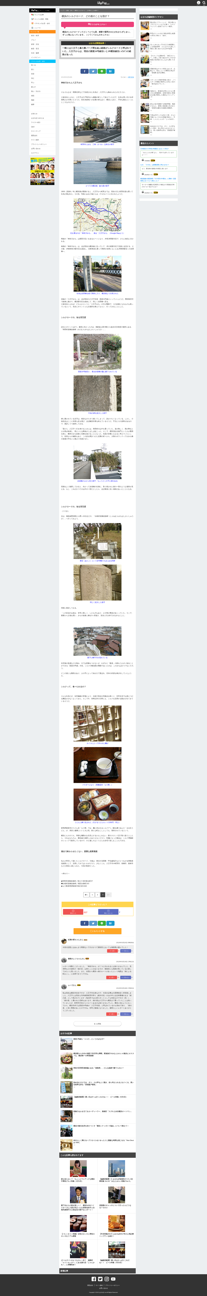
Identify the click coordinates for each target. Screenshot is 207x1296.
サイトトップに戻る (44, 10)
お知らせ (34, 114)
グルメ (33, 40)
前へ (86, 895)
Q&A (32, 127)
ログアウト (35, 153)
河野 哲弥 (131, 77)
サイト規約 (35, 140)
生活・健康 (35, 53)
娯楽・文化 (35, 44)
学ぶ (32, 82)
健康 (32, 104)
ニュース (37, 28)
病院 (32, 96)
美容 (32, 74)
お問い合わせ (35, 148)
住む (32, 78)
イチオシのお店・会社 (42, 23)
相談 (32, 100)
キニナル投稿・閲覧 (41, 19)
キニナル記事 (39, 15)
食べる (33, 65)
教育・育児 (35, 49)
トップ (62, 10)
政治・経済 (35, 35)
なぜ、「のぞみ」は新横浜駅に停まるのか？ (154, 165)
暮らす (33, 87)
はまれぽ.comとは (37, 118)
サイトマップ (35, 131)
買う (32, 69)
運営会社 (34, 135)
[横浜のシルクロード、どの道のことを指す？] (110, 71)
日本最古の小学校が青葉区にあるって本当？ (154, 149)
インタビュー (35, 57)
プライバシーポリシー (39, 144)
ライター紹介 (35, 122)
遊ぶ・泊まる (35, 91)
